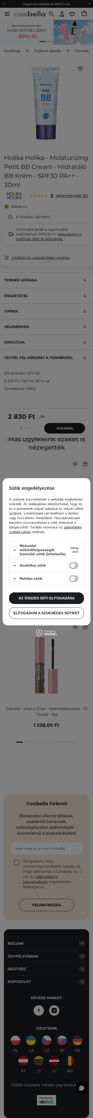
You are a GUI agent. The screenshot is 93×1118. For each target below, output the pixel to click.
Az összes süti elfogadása (47, 598)
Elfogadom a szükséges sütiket (46, 613)
